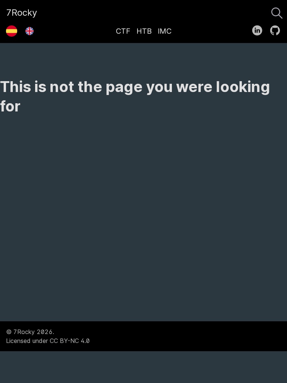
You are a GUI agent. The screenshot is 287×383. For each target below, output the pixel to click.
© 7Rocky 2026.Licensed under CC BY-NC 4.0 (48, 336)
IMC (165, 31)
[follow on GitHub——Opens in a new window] (277, 28)
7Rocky (21, 12)
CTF (123, 31)
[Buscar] (277, 11)
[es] (11, 28)
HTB (144, 31)
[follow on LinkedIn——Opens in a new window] (259, 28)
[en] (29, 28)
